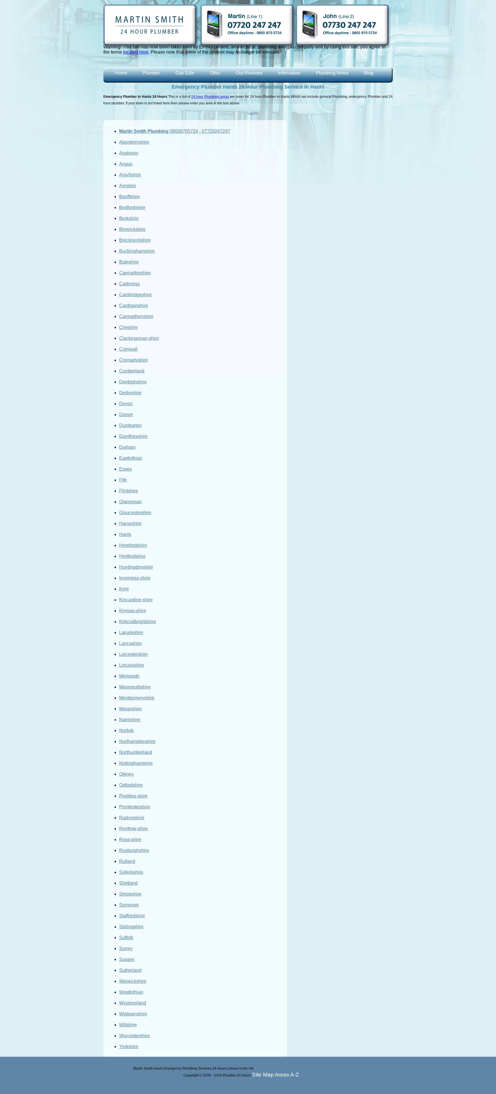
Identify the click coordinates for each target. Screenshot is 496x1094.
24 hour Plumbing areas (210, 97)
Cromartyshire (133, 360)
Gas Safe (184, 73)
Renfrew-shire (133, 828)
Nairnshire (129, 719)
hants (252, 113)
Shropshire (130, 894)
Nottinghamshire (136, 763)
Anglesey (128, 153)
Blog (368, 73)
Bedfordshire (132, 207)
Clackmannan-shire (139, 338)
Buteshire (129, 262)
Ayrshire (127, 185)
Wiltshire (128, 1024)
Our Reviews (249, 73)
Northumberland (135, 752)
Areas (282, 1075)
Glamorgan (130, 501)
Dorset (126, 414)
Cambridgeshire (135, 294)
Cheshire (128, 327)
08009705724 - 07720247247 (174, 131)
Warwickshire (132, 981)
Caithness (129, 283)
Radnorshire (131, 817)
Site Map (263, 1075)
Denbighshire (133, 381)
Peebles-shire (133, 795)
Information (289, 73)
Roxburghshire (134, 850)
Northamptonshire (137, 741)
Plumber (151, 73)
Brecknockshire (135, 240)
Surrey (126, 948)
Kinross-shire (132, 610)
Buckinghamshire (137, 251)
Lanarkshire (131, 632)
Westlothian (131, 992)
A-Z (294, 1075)
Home (121, 73)
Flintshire (128, 490)
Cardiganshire (133, 305)
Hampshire (130, 523)
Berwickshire (132, 229)
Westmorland (132, 1003)
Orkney (126, 774)
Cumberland (131, 370)
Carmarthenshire (136, 316)
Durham (127, 447)
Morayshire (130, 708)
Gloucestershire (135, 512)
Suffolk (126, 937)
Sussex (126, 959)
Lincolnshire (131, 665)
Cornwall (128, 349)
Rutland (127, 861)
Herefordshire (133, 545)
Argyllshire (130, 174)
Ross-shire (130, 839)
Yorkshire (128, 1046)
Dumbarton (130, 425)
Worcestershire (134, 1035)
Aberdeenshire (134, 142)
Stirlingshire (131, 926)
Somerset (129, 904)
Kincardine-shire (136, 599)
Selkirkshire (131, 872)
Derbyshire (130, 392)
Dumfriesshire (133, 436)
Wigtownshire (133, 1013)
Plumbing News (332, 73)
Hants (125, 534)
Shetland (128, 883)
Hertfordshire (132, 556)
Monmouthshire (135, 687)
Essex (125, 469)
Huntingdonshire (136, 567)
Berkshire (129, 218)
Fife (123, 479)
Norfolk (126, 730)
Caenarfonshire (135, 272)
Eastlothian (130, 458)
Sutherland (130, 970)
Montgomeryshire (136, 697)
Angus (125, 163)
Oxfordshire (131, 785)
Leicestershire (133, 654)
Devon (126, 403)
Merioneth (129, 676)
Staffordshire (132, 915)
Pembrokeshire (134, 806)
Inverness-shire (134, 578)
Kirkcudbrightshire (137, 621)
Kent (124, 588)
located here (135, 52)
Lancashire (130, 643)
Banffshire (129, 196)
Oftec (215, 73)
